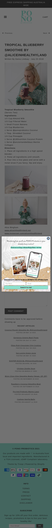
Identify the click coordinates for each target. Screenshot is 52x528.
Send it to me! (26, 287)
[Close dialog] (48, 238)
